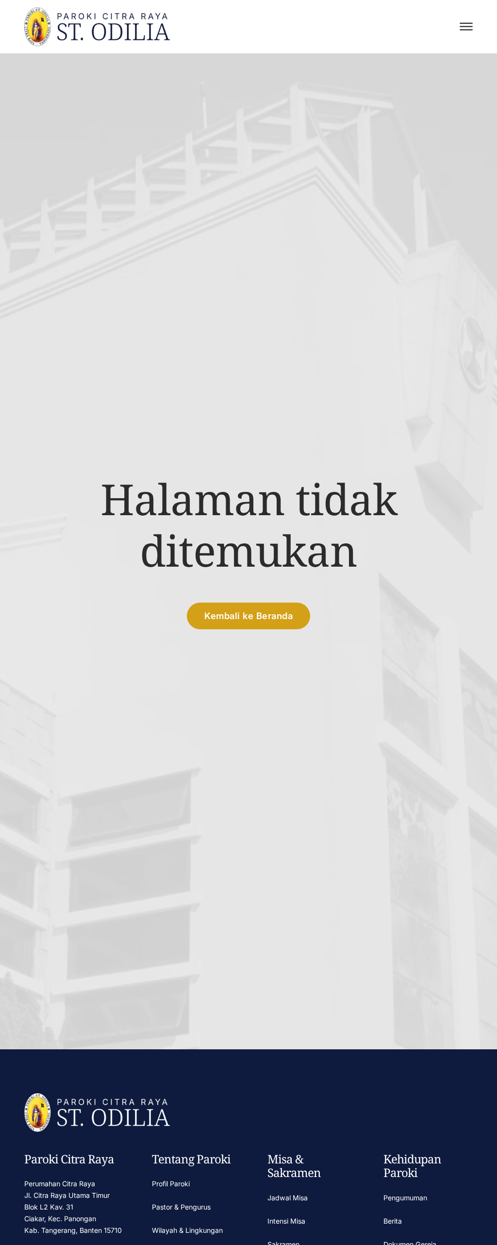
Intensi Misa (286, 1221)
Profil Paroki (171, 1183)
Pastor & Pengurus (181, 1207)
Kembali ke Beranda (248, 615)
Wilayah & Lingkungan (187, 1230)
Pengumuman (405, 1198)
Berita (392, 1221)
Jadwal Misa (287, 1198)
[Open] (466, 26)
